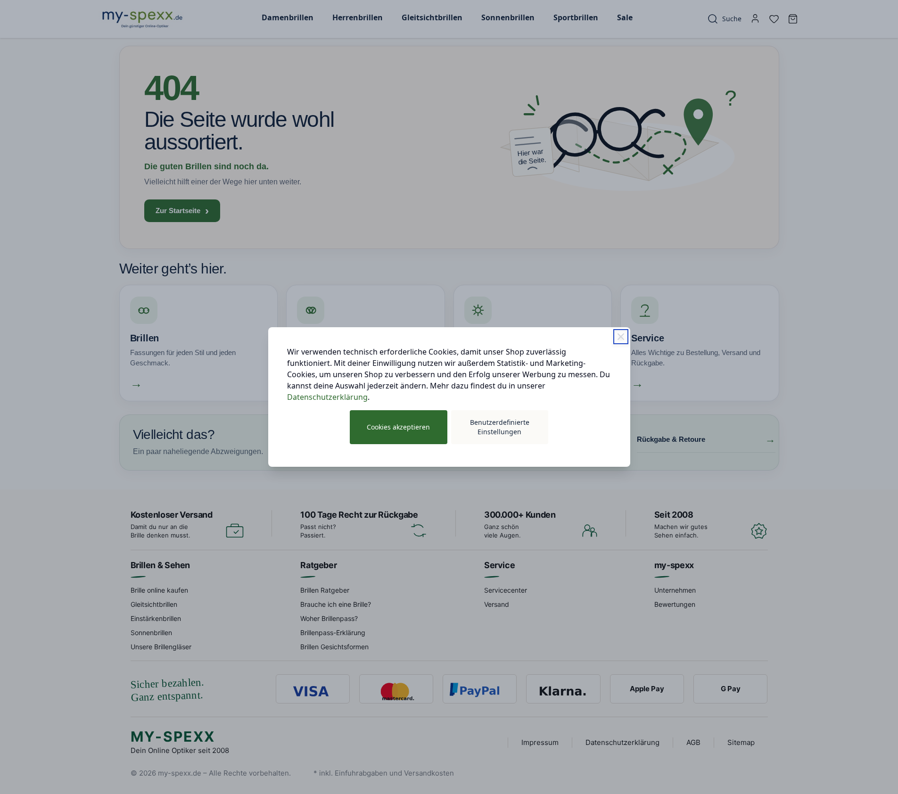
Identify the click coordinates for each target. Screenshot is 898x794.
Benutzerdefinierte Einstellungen (499, 427)
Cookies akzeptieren (398, 426)
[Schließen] (620, 336)
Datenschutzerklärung (327, 397)
